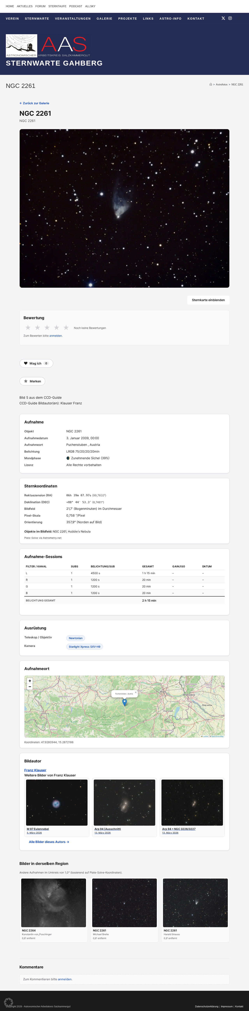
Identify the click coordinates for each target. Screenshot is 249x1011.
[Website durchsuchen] (239, 19)
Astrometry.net (52, 537)
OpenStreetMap (217, 736)
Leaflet (205, 736)
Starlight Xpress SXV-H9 (84, 646)
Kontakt (239, 1006)
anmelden (55, 335)
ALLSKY (90, 6)
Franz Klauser (35, 770)
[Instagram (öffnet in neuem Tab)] (230, 18)
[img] (124, 706)
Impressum (227, 1006)
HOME (10, 6)
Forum (40, 6)
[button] (124, 703)
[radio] (28, 328)
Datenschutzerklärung (206, 1006)
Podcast (75, 6)
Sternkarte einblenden (208, 300)
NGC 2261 (237, 84)
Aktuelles (24, 6)
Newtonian (75, 638)
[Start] (211, 84)
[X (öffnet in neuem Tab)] (223, 18)
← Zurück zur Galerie (34, 103)
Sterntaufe (57, 6)
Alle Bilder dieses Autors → (49, 842)
